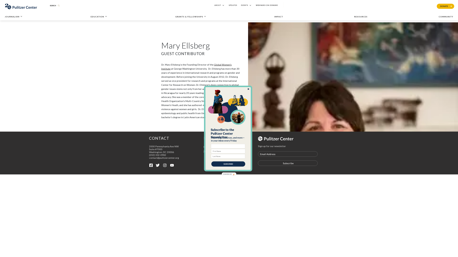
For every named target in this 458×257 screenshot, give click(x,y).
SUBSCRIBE (228, 164)
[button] (228, 133)
